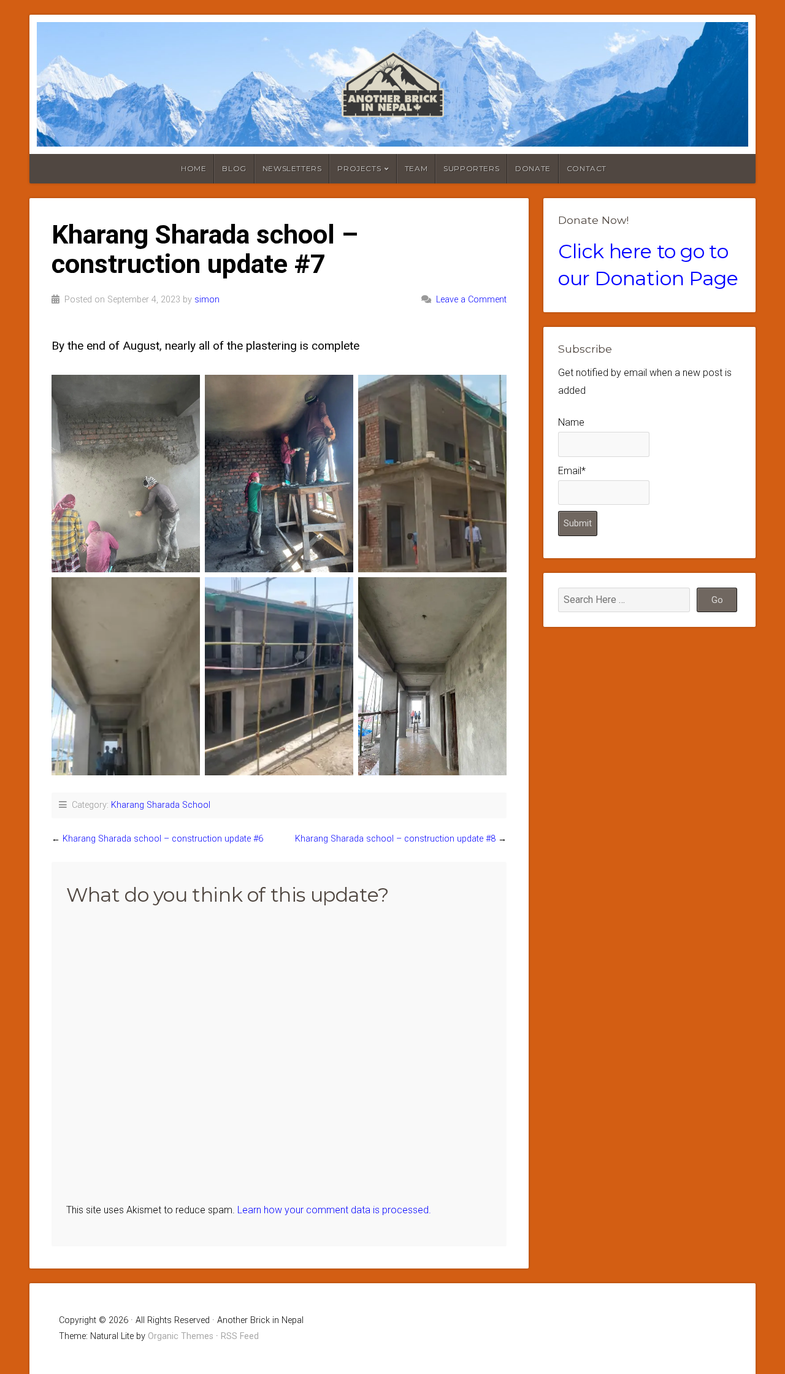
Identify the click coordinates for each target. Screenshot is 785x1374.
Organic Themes (180, 1336)
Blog (234, 168)
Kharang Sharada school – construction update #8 (395, 839)
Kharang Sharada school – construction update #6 (163, 839)
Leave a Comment (471, 299)
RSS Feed (240, 1336)
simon (207, 299)
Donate (533, 168)
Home (193, 168)
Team (416, 168)
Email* (572, 471)
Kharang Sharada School (160, 805)
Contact (587, 168)
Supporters (471, 168)
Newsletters (292, 168)
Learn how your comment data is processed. (334, 1210)
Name (571, 422)
